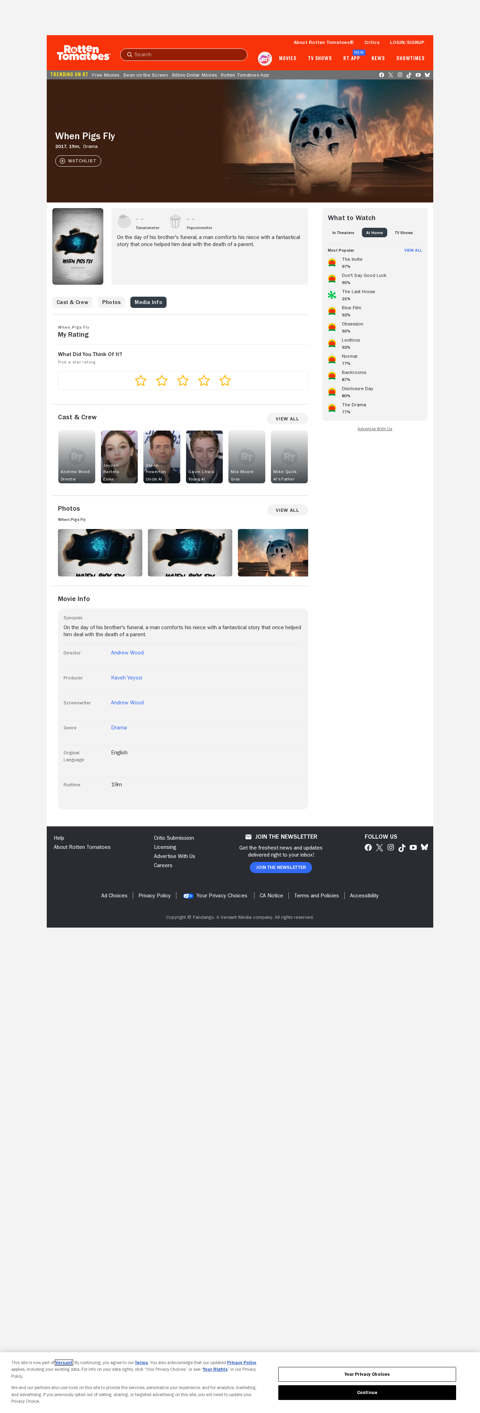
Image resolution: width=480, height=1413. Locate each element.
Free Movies (105, 74)
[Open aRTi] (265, 58)
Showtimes (410, 59)
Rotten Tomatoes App (245, 74)
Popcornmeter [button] (199, 228)
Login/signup (407, 42)
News (378, 59)
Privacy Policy (242, 1362)
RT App (351, 59)
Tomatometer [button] (148, 228)
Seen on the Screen (145, 74)
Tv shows (320, 59)
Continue (367, 1392)
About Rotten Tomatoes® (324, 42)
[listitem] (375, 261)
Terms (141, 1362)
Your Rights (215, 1369)
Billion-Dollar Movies (194, 74)
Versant (64, 1362)
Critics (372, 42)
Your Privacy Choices (221, 895)
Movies (287, 59)
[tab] (343, 232)
